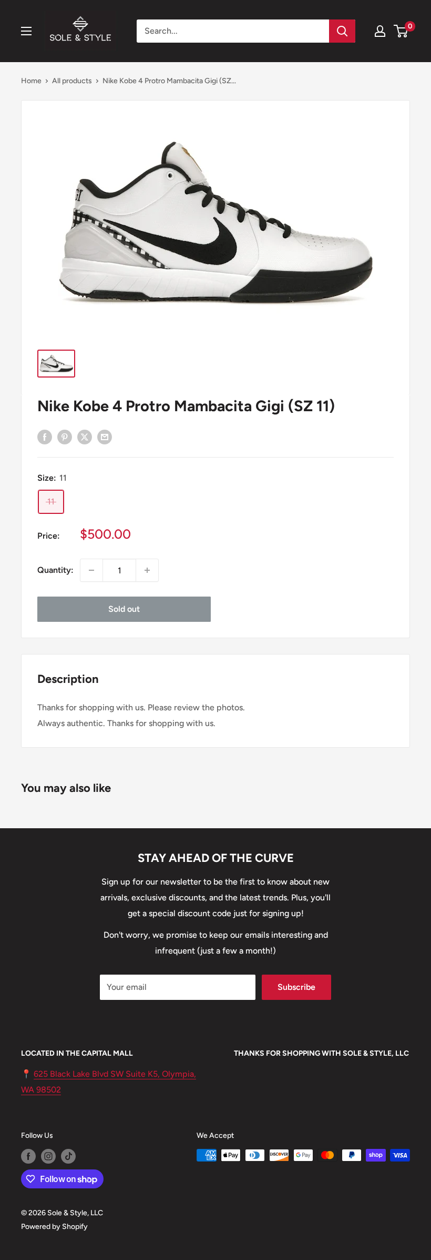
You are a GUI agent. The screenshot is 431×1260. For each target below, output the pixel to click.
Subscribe (296, 987)
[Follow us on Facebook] (28, 1156)
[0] (401, 31)
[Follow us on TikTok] (68, 1156)
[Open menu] (26, 31)
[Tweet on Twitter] (84, 436)
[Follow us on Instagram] (48, 1156)
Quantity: (55, 570)
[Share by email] (104, 436)
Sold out (124, 609)
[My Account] (380, 31)
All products (72, 80)
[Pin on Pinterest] (64, 436)
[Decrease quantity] (91, 570)
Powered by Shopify (54, 1226)
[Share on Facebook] (44, 436)
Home (31, 80)
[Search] (342, 31)
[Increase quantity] (147, 570)
